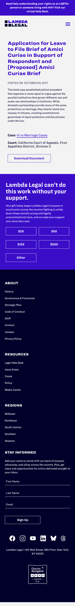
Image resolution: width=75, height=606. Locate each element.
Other (21, 257)
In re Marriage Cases (32, 135)
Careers (9, 332)
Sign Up (22, 520)
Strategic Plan (13, 305)
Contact (9, 325)
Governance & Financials (20, 298)
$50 (54, 231)
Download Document (29, 158)
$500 (54, 244)
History (9, 291)
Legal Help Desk (14, 362)
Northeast (11, 420)
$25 (21, 231)
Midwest (10, 413)
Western (10, 441)
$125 (21, 244)
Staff (8, 318)
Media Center (13, 389)
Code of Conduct (15, 311)
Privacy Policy (13, 338)
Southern (10, 434)
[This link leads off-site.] (12, 540)
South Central (13, 427)
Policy (8, 383)
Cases (8, 376)
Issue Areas (12, 369)
